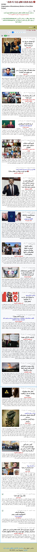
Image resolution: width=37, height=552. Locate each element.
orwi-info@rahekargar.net (9, 18)
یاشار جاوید (28, 47)
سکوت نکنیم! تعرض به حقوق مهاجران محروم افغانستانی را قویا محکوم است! (28, 250)
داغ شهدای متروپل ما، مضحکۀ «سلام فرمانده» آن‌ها (28, 43)
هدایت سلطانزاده (27, 372)
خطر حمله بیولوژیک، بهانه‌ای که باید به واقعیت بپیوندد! (28, 393)
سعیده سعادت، (25, 127)
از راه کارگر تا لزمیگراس (25, 124)
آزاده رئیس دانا (28, 220)
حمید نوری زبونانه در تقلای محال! (17, 171)
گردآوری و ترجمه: (18, 516)
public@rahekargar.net (9, 20)
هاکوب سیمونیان (28, 188)
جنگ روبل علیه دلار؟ (20, 495)
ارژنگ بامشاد (27, 423)
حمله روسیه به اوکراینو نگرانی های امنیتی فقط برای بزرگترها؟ (27, 368)
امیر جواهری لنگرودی (18, 173)
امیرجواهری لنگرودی (18, 256)
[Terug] (2, 35)
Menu (31, 27)
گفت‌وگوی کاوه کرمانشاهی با (25, 125)
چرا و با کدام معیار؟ (18, 316)
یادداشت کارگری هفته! (27, 337)
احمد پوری (25, 74)
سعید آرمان (18, 497)
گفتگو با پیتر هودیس (28, 219)
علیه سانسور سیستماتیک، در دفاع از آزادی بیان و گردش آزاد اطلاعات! (27, 273)
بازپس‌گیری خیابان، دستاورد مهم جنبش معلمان (28, 145)
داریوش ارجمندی (27, 276)
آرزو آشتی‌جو (18, 517)
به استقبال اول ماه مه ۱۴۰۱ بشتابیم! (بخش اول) (27, 299)
